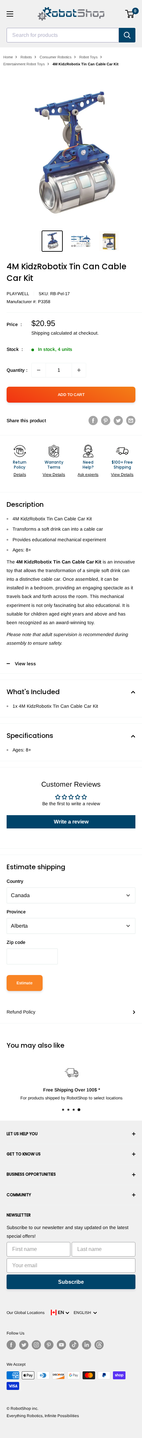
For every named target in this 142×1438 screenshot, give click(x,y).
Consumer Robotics (56, 57)
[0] (130, 14)
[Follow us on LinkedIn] (86, 1344)
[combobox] (63, 35)
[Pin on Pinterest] (105, 420)
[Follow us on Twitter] (23, 1344)
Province (16, 911)
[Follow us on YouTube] (61, 1344)
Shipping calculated (51, 333)
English (83, 1312)
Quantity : (17, 370)
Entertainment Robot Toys (24, 64)
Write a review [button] (71, 821)
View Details (54, 474)
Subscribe (71, 1282)
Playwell (18, 293)
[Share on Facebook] (93, 420)
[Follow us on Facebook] (11, 1344)
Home (8, 57)
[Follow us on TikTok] (74, 1344)
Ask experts (88, 474)
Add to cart (71, 394)
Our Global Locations (26, 1312)
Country (15, 881)
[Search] (127, 35)
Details (20, 474)
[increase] (79, 370)
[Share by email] (130, 420)
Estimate (25, 983)
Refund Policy (21, 1011)
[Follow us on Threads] (99, 1344)
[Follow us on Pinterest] (48, 1344)
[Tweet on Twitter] (118, 420)
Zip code (16, 942)
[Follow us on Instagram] (36, 1344)
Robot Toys (88, 57)
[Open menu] (10, 14)
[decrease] (39, 370)
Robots (26, 57)
